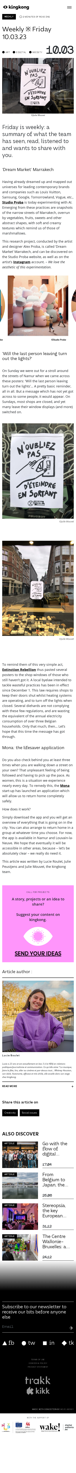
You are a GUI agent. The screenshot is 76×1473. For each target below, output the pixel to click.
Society (37, 52)
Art (8, 52)
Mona (65, 785)
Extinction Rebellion (19, 669)
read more (9, 1086)
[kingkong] (15, 7)
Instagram (21, 262)
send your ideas (38, 954)
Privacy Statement (38, 1367)
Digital (21, 52)
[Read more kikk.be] (38, 1390)
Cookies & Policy (38, 1363)
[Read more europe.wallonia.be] (19, 1427)
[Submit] (71, 1327)
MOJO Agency (67, 1409)
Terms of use (38, 1360)
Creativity (10, 1113)
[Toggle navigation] (69, 7)
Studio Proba (12, 202)
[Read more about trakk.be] (38, 1380)
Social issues (29, 1113)
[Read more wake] (57, 1427)
